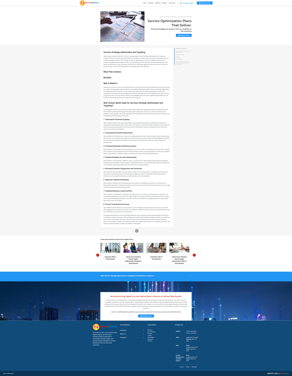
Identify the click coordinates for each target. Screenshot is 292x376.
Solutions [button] (151, 3)
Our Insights (151, 337)
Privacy (182, 367)
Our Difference (151, 332)
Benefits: (178, 57)
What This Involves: (180, 54)
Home (145, 3)
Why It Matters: (179, 59)
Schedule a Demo (205, 3)
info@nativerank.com (192, 347)
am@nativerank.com (191, 357)
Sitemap (150, 341)
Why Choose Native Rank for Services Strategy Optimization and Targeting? (183, 63)
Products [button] (164, 3)
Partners (150, 333)
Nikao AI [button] (123, 334)
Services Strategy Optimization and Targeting (183, 52)
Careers (150, 335)
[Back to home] (89, 3)
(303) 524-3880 (194, 337)
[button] (97, 255)
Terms (187, 367)
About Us (150, 330)
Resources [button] (150, 339)
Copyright (194, 367)
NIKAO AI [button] (158, 3)
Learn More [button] (172, 3)
